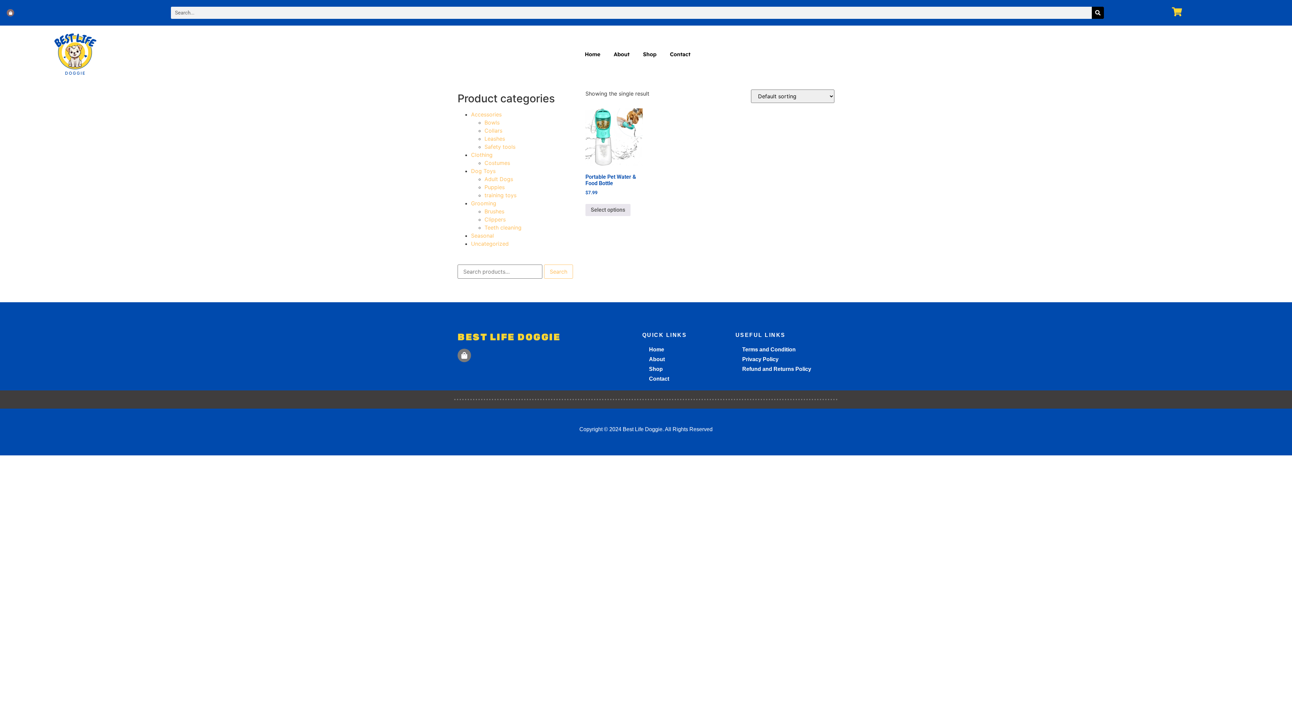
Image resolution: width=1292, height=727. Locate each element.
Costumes (497, 163)
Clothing (482, 154)
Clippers (495, 219)
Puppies (495, 187)
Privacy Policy (760, 359)
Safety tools (500, 146)
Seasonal (482, 235)
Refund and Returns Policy (776, 369)
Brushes (494, 211)
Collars (493, 130)
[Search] (1098, 13)
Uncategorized (490, 243)
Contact (680, 54)
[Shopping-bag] (10, 12)
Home (592, 54)
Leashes (495, 138)
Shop (649, 54)
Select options (608, 210)
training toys (500, 195)
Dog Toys (483, 171)
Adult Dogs (499, 179)
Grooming (483, 203)
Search (558, 271)
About (622, 54)
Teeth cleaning (503, 227)
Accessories (486, 114)
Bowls (492, 122)
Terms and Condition (769, 349)
